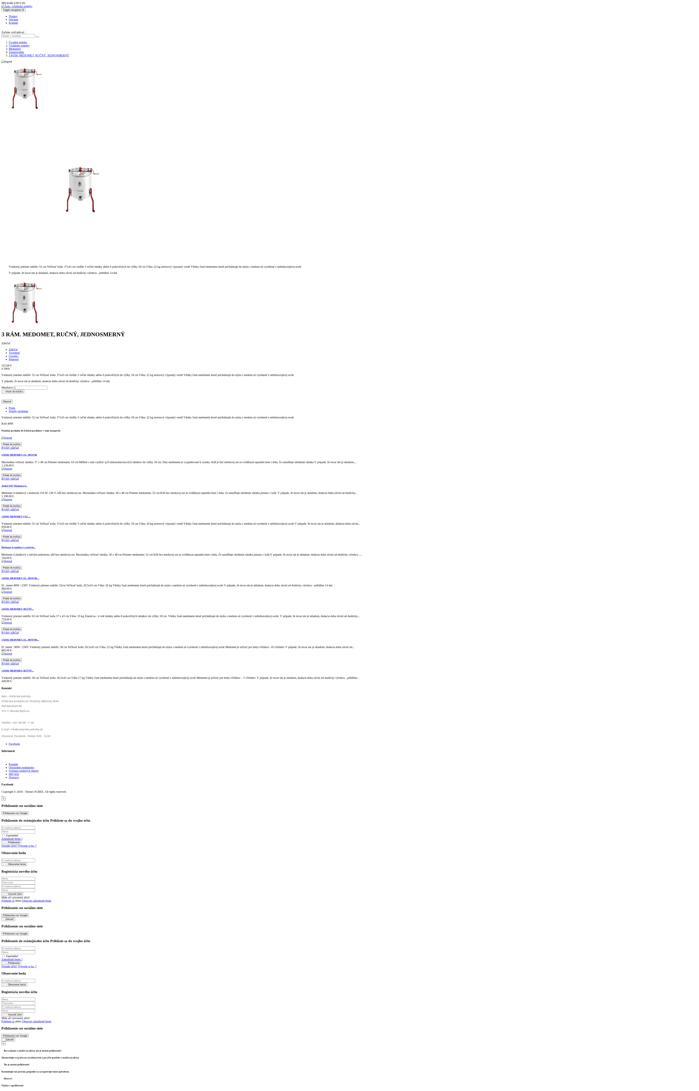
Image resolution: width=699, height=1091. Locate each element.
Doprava (14, 777)
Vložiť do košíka (13, 391)
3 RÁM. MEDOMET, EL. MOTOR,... (20, 639)
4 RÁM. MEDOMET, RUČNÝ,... (17, 609)
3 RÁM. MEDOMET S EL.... (15, 516)
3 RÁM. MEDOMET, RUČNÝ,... (17, 670)
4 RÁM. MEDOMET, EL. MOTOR (19, 455)
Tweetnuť (14, 352)
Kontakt (13, 764)
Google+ (14, 356)
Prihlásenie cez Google (15, 813)
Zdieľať (13, 349)
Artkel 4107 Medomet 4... (14, 485)
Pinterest (14, 359)
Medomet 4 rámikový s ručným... (18, 547)
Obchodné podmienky (21, 767)
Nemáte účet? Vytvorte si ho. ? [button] (19, 845)
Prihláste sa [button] (7, 900)
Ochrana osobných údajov (24, 770)
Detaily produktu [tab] (18, 411)
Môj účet (14, 774)
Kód (4, 423)
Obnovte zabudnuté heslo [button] (36, 900)
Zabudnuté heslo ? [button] (12, 838)
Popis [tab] (12, 407)
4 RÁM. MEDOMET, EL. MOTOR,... (20, 578)
